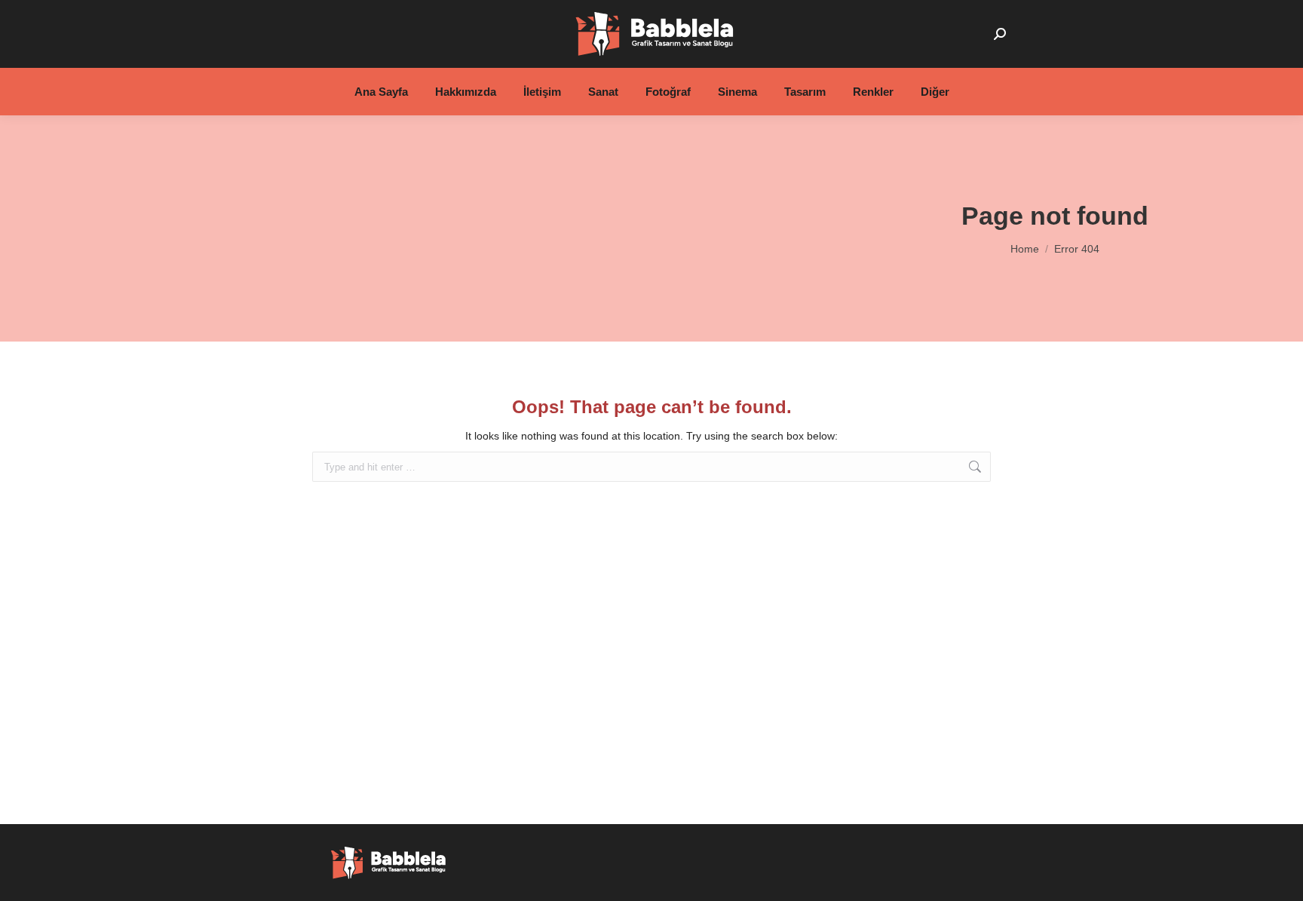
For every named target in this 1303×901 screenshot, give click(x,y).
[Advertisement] (403, 228)
